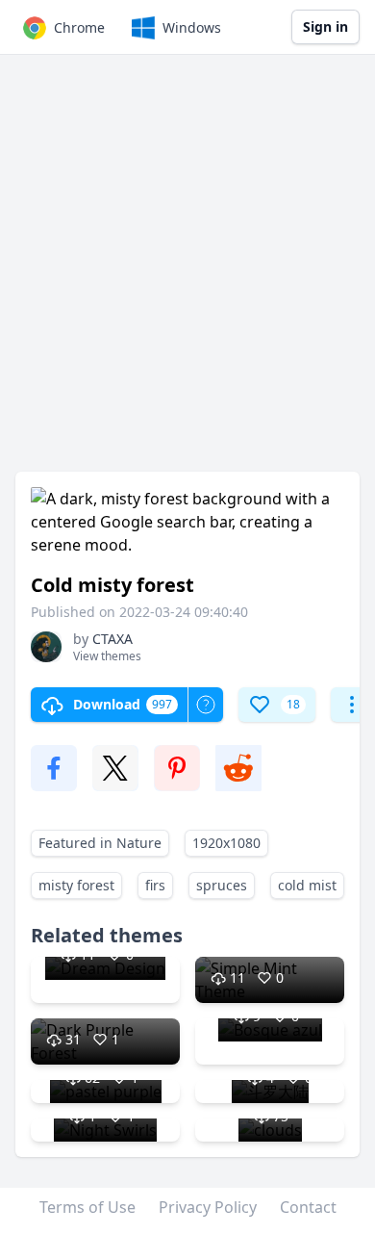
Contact (308, 1207)
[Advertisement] (187, 272)
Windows (191, 27)
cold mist (307, 885)
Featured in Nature (100, 843)
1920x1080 (226, 843)
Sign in (325, 26)
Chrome (79, 27)
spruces (221, 885)
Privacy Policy (208, 1207)
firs (155, 885)
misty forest (76, 885)
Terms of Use (87, 1207)
